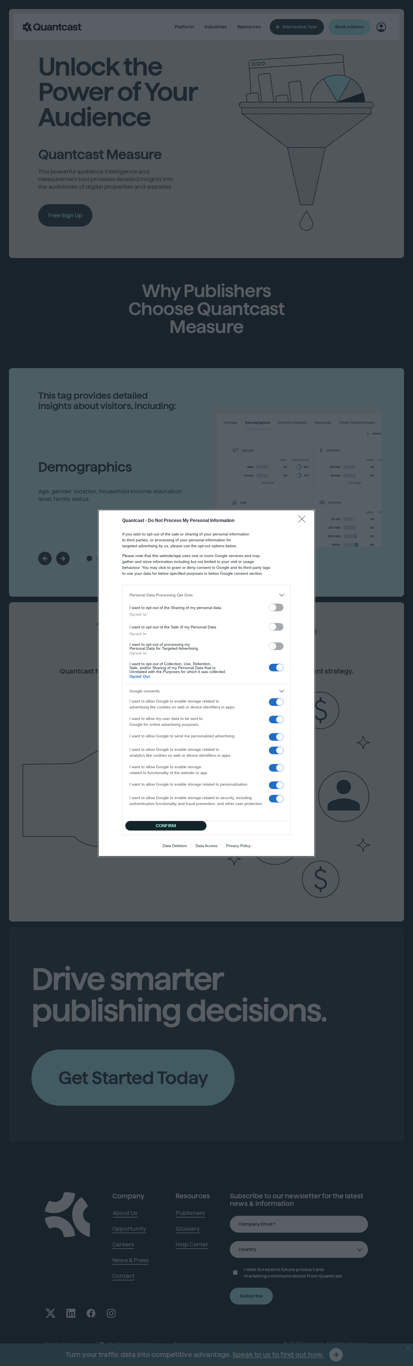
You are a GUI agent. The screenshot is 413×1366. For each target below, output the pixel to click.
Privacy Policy (238, 845)
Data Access (206, 845)
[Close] (303, 521)
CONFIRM (166, 825)
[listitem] (206, 595)
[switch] (276, 607)
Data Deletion (175, 845)
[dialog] (206, 683)
